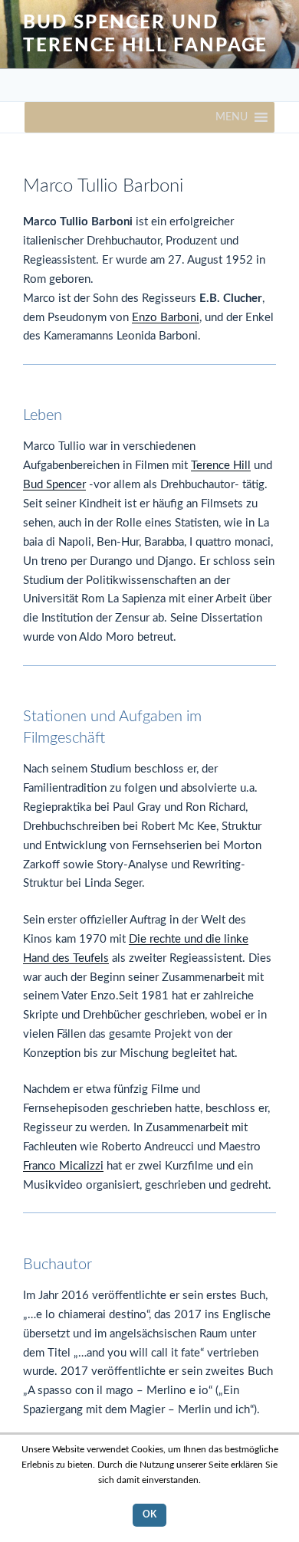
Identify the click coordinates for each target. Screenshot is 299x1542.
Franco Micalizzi (63, 1166)
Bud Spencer (54, 484)
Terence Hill (221, 465)
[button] (231, 117)
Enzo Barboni (165, 317)
